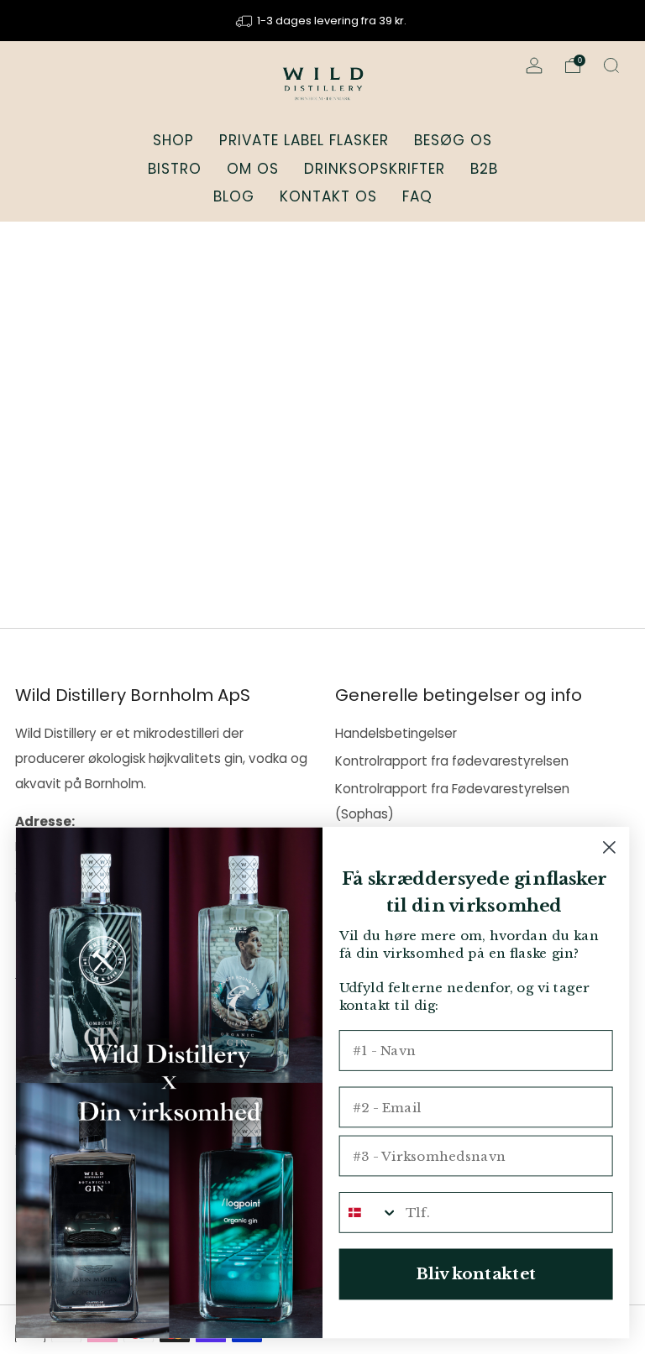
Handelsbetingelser (396, 733)
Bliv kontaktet (476, 1273)
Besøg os (453, 140)
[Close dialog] (609, 847)
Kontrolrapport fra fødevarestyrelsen (452, 761)
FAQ (417, 196)
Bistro (175, 169)
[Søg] (611, 65)
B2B (484, 169)
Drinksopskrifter (374, 169)
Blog (233, 196)
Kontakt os (328, 196)
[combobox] (369, 1212)
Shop (173, 140)
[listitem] (323, 20)
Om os (253, 169)
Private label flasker (304, 140)
